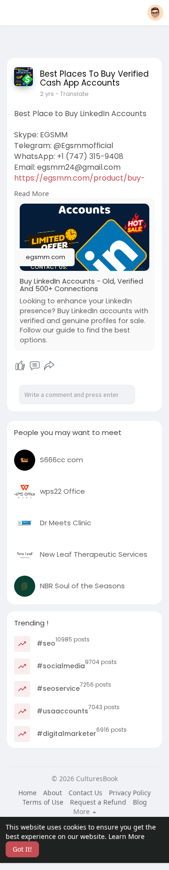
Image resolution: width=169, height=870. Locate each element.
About (52, 792)
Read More (31, 193)
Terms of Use (43, 802)
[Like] (20, 366)
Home (27, 792)
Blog (140, 802)
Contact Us (85, 792)
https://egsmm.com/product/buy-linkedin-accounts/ (79, 183)
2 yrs (47, 93)
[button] (155, 12)
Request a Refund (98, 802)
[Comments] (35, 366)
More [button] (82, 811)
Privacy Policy (130, 792)
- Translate (72, 93)
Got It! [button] (22, 849)
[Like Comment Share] (34, 366)
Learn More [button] (126, 836)
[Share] (49, 366)
